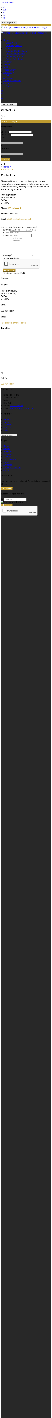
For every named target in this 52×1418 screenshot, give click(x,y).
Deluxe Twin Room (14, 59)
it (4, 17)
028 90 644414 (7, 2)
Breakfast (7, 61)
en (4, 9)
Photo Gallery (9, 69)
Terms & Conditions (12, 80)
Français (7, 427)
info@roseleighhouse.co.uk (19, 219)
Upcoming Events (14, 45)
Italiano (6, 430)
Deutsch (7, 419)
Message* (7, 255)
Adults (4, 137)
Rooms (6, 48)
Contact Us (8, 83)
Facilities (7, 67)
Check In (5, 132)
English (6, 422)
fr (4, 15)
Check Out (5, 134)
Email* (6, 235)
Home (6, 40)
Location (7, 72)
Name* (6, 232)
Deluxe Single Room (15, 56)
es (4, 12)
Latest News (11, 43)
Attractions (8, 78)
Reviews (7, 64)
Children (5, 148)
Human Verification (11, 258)
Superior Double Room (16, 51)
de (4, 7)
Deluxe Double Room (15, 53)
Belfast (9, 75)
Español (7, 424)
